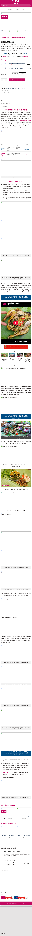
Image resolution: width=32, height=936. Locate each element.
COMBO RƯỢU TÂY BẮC (8, 835)
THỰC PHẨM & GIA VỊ (21, 88)
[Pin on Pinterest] (8, 91)
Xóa (13, 75)
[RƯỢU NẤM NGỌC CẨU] (24, 811)
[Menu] (2, 2)
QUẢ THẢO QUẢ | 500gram (24, 835)
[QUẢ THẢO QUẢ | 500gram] (24, 830)
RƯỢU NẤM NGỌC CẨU (23, 817)
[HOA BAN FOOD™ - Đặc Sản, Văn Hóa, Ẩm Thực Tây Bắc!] (16, 2)
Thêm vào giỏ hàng (16, 80)
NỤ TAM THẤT (8, 817)
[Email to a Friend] (5, 91)
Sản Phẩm (11, 9)
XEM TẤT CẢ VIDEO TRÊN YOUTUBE (17, 347)
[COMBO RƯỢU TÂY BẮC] (8, 830)
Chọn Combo (4, 74)
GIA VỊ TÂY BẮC (20, 9)
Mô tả (2, 100)
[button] (15, 74)
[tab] (16, 100)
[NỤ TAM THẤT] (8, 811)
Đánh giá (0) (4, 106)
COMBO (7, 88)
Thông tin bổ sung (6, 103)
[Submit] (29, 5)
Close (3, 933)
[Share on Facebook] (2, 91)
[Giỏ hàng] (30, 1)
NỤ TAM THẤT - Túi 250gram (16, 68)
